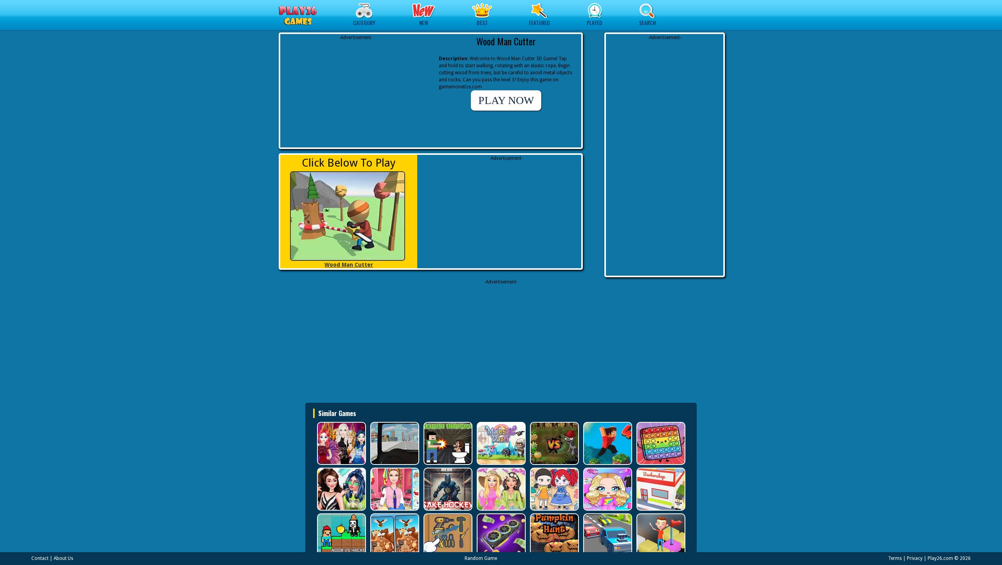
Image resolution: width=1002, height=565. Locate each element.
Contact (40, 558)
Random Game (481, 558)
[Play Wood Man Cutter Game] (348, 216)
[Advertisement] (355, 90)
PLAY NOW (506, 100)
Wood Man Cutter (348, 265)
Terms (895, 558)
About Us (63, 558)
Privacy (915, 558)
